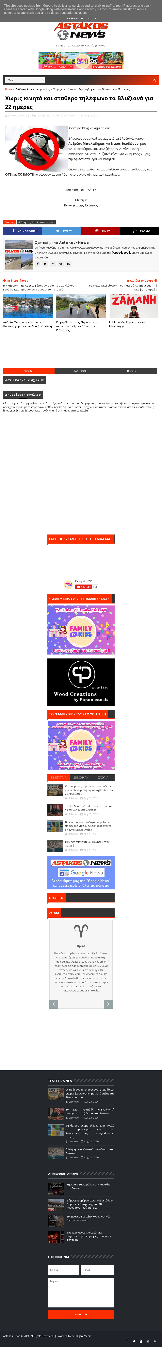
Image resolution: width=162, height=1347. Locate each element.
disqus (131, 371)
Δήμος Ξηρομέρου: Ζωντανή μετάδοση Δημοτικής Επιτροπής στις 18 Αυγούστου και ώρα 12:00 (90, 1204)
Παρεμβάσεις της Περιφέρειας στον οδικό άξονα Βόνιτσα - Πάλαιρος (77, 326)
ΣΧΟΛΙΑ (103, 777)
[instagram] (148, 1341)
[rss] (155, 1341)
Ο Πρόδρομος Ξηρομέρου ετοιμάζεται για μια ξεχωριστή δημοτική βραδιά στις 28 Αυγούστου (89, 790)
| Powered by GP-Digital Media (73, 1336)
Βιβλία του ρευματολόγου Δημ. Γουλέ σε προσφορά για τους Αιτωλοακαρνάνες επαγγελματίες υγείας (89, 825)
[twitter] (134, 1341)
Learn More (75, 18)
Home (8, 89)
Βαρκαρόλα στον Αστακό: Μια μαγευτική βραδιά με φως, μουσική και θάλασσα (90, 1236)
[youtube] (141, 1341)
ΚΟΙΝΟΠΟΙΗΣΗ (28, 231)
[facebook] (127, 1341)
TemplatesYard (32, 1341)
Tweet (67, 231)
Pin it (106, 231)
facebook (80, 371)
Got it (92, 18)
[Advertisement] (81, 354)
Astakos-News (12, 1336)
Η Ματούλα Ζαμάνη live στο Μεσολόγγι (128, 324)
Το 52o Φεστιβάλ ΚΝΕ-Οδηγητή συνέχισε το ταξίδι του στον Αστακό (89, 808)
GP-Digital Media (72, 1341)
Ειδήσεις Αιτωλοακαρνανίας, (81, 115)
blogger (29, 371)
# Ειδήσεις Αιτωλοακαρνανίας (36, 222)
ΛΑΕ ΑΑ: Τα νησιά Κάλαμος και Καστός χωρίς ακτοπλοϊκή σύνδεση (27, 324)
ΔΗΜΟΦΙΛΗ (81, 777)
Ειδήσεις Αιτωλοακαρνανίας (33, 89)
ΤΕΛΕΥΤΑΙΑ (59, 777)
